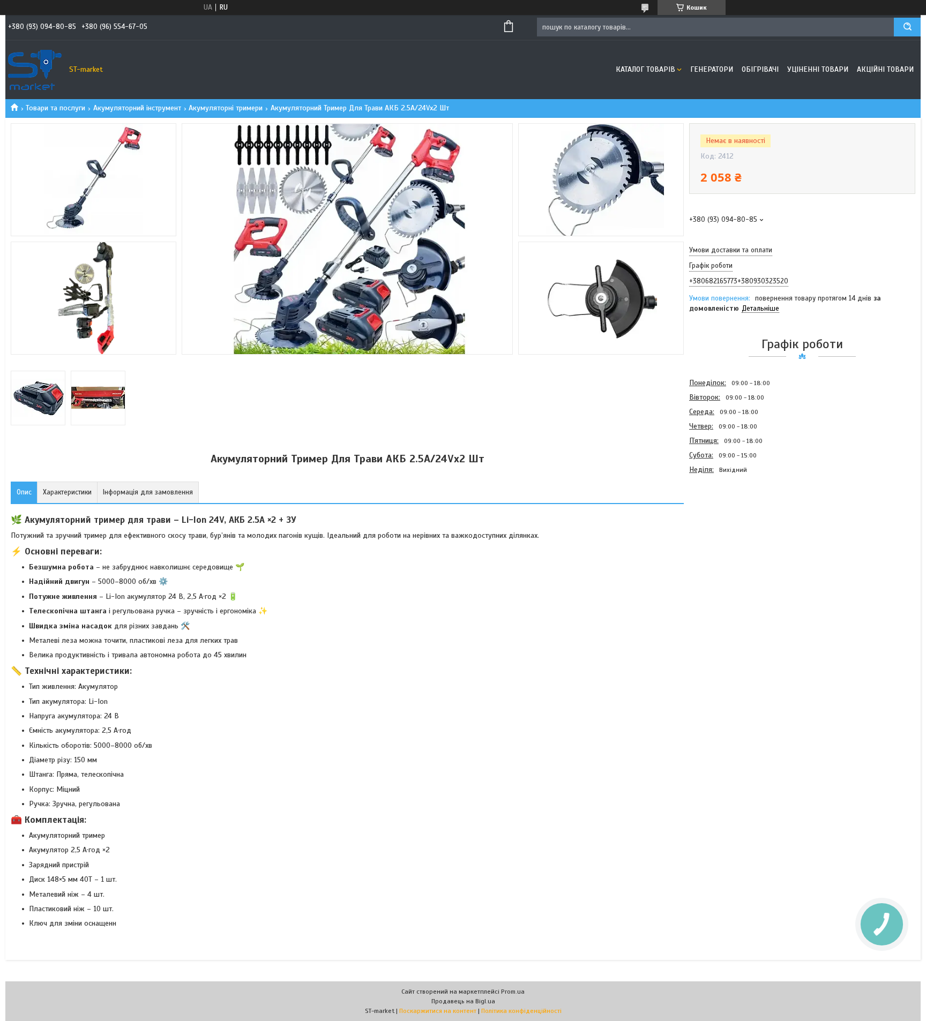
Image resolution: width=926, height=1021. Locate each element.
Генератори (711, 69)
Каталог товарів (645, 69)
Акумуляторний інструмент (137, 107)
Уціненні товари (817, 69)
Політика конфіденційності (521, 1011)
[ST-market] (35, 69)
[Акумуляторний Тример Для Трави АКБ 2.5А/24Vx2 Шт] (727, 534)
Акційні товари (885, 69)
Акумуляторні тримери (226, 107)
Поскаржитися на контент (437, 1011)
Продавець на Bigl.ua (463, 1001)
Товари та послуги (55, 107)
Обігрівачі (760, 69)
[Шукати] (907, 27)
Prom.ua (513, 991)
